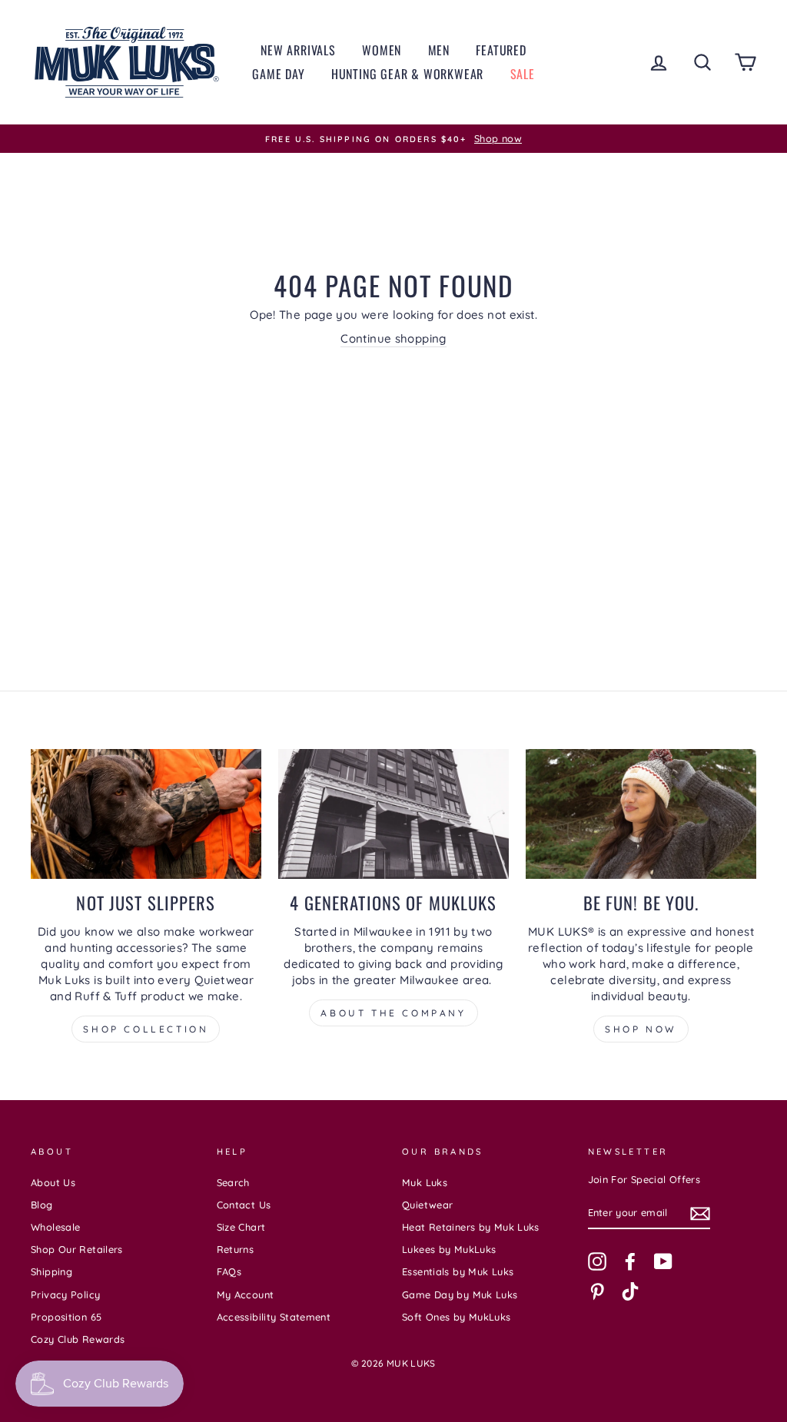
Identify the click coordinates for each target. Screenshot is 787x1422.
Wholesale (55, 1227)
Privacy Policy (65, 1294)
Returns (235, 1249)
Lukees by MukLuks (449, 1249)
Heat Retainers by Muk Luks (471, 1227)
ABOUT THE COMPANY (393, 1013)
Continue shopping (393, 338)
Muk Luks (424, 1182)
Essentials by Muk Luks (457, 1271)
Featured (501, 50)
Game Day (278, 74)
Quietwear (427, 1204)
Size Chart (241, 1227)
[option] (393, 139)
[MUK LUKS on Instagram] (597, 1261)
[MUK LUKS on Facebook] (630, 1261)
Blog (42, 1204)
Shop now (641, 1029)
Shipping (51, 1271)
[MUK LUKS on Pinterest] (597, 1291)
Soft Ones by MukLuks (456, 1317)
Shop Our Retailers (77, 1249)
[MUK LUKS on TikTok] (630, 1291)
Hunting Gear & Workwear (407, 74)
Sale (522, 74)
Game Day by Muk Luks (460, 1294)
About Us (53, 1182)
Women (381, 50)
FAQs (229, 1271)
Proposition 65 (66, 1317)
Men (439, 50)
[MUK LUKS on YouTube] (663, 1261)
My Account (245, 1294)
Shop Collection (145, 1029)
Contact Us (244, 1204)
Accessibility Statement (274, 1317)
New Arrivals (298, 50)
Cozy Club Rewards (78, 1339)
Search (233, 1182)
